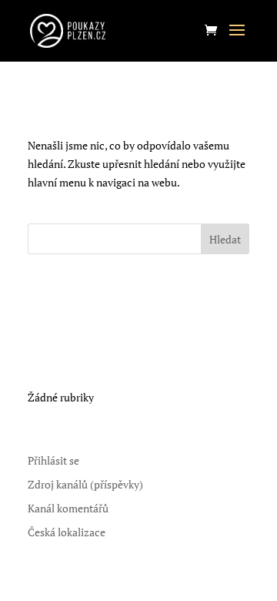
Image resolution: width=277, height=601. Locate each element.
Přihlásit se (53, 460)
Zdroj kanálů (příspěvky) (85, 484)
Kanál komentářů (68, 508)
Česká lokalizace (66, 532)
